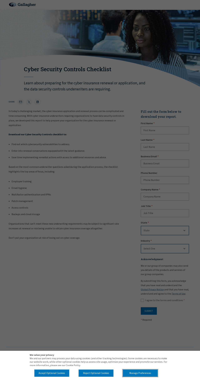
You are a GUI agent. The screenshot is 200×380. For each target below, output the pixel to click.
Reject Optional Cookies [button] (96, 373)
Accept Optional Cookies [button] (52, 373)
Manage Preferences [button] (140, 373)
